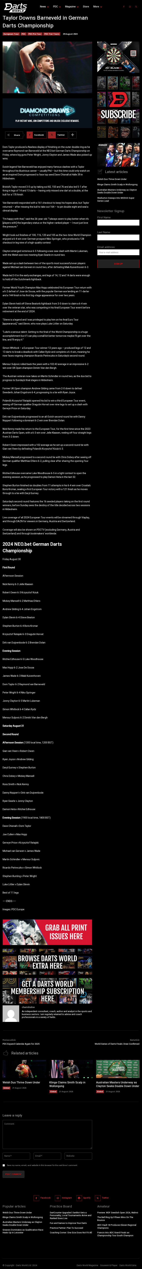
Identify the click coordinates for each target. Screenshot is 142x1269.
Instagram (67, 1198)
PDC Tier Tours (51, 34)
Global (6, 1088)
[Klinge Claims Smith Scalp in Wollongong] (71, 1069)
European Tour (11, 34)
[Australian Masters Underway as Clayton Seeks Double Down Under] (117, 1069)
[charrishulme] (11, 1013)
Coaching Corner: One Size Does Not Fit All (71, 1232)
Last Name (103, 232)
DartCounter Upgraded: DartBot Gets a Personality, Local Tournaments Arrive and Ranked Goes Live (70, 1215)
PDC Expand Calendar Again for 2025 (21, 1043)
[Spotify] (79, 1198)
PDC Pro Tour (34, 34)
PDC (23, 34)
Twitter (105, 1198)
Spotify (86, 1198)
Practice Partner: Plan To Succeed (66, 1228)
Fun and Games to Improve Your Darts (68, 1223)
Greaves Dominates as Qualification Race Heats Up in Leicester (23, 1231)
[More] (73, 134)
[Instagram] (129, 6)
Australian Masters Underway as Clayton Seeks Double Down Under (117, 191)
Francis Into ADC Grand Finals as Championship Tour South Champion (115, 1234)
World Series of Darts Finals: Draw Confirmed (117, 1043)
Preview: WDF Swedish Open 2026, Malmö (117, 1212)
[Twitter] (136, 6)
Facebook (45, 1198)
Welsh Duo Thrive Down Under (112, 179)
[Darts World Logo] (15, 8)
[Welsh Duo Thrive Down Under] (24, 1069)
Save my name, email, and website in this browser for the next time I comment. (42, 1165)
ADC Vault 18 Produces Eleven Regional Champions (116, 1227)
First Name (104, 217)
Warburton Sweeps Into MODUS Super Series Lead (115, 199)
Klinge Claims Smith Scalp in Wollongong (117, 184)
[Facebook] (123, 6)
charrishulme (28, 1007)
